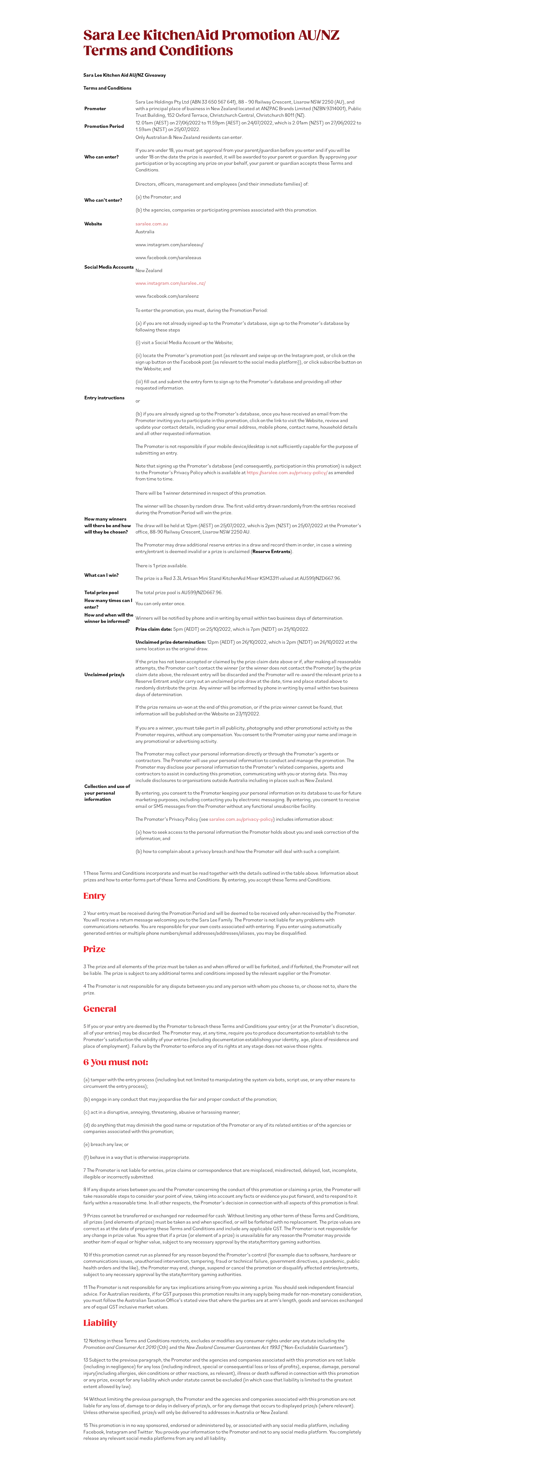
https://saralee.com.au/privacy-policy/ (287, 472)
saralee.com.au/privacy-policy (241, 819)
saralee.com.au (152, 223)
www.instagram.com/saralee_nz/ (170, 283)
